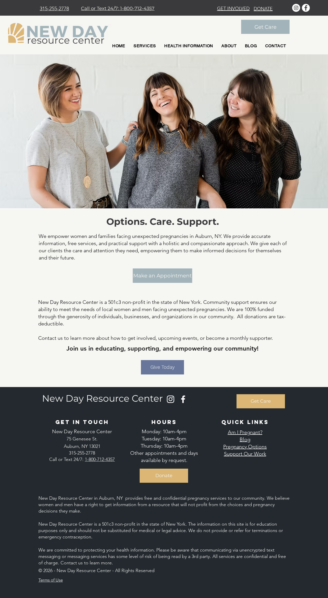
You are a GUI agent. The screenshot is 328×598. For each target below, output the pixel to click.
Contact (69, 563)
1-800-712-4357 (137, 8)
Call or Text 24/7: (100, 8)
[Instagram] (171, 399)
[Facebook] (183, 399)
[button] (144, 46)
